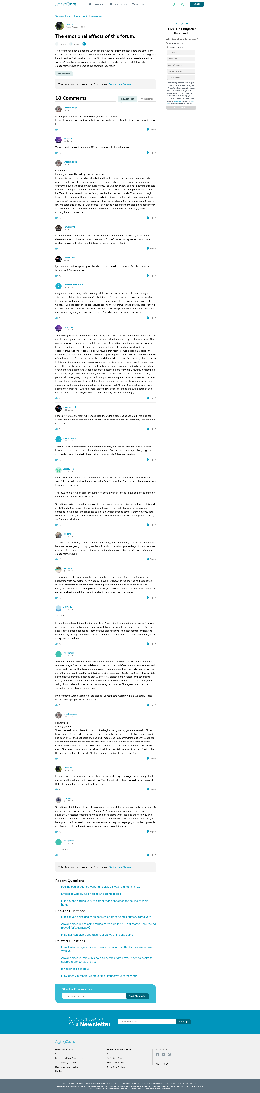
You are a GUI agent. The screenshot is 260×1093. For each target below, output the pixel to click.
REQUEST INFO (181, 107)
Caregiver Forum (114, 1054)
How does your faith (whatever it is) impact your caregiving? (99, 976)
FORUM (140, 4)
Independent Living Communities (69, 1058)
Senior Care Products (116, 1067)
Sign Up (183, 1021)
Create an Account (164, 1060)
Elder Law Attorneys (116, 1062)
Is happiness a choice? (75, 969)
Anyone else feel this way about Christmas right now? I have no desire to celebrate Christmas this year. (106, 960)
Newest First (127, 98)
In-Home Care (176, 43)
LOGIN (197, 4)
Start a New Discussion (121, 84)
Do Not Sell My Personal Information (156, 1089)
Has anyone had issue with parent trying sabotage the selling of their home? (104, 903)
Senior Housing (176, 47)
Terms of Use (124, 1089)
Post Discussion (137, 996)
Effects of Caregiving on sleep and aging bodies (91, 894)
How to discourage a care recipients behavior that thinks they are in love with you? (106, 949)
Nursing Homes (62, 1071)
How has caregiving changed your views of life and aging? (97, 935)
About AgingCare (163, 1064)
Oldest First (147, 98)
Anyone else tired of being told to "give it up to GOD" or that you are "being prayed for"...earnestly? (108, 926)
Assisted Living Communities (67, 1062)
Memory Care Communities (66, 1067)
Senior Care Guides (115, 1058)
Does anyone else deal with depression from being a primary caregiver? (106, 917)
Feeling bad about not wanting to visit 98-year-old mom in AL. (100, 887)
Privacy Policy (177, 102)
